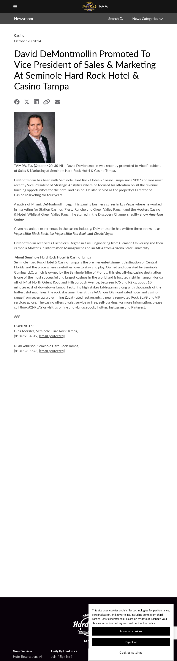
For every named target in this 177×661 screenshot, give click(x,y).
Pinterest (138, 307)
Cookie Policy (146, 623)
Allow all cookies (131, 631)
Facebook (88, 307)
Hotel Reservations (25, 657)
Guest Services (22, 651)
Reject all (131, 642)
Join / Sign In (60, 657)
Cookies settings (131, 652)
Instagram (116, 307)
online (63, 307)
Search (113, 18)
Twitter (102, 307)
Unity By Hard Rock (64, 651)
